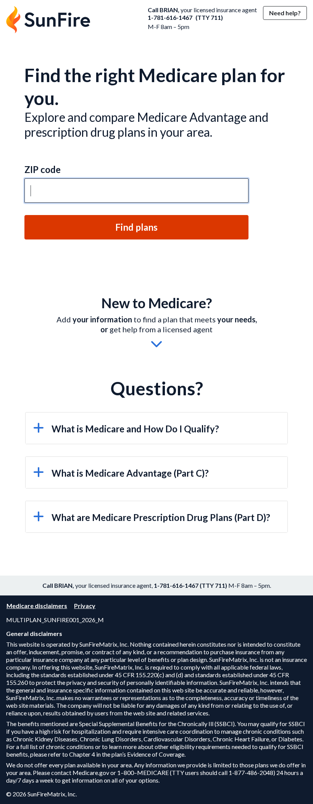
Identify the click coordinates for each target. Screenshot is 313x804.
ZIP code (42, 169)
